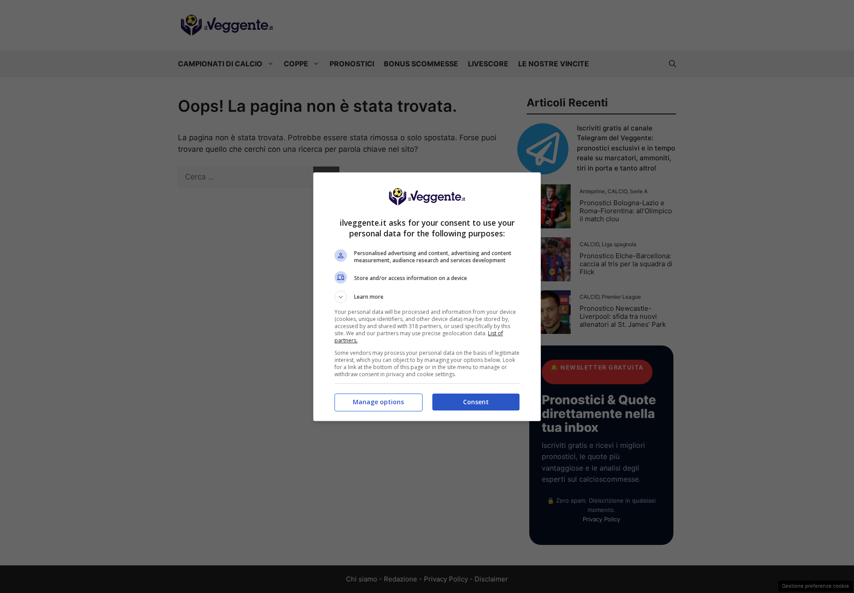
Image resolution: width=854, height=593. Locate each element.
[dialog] (427, 296)
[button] (427, 297)
